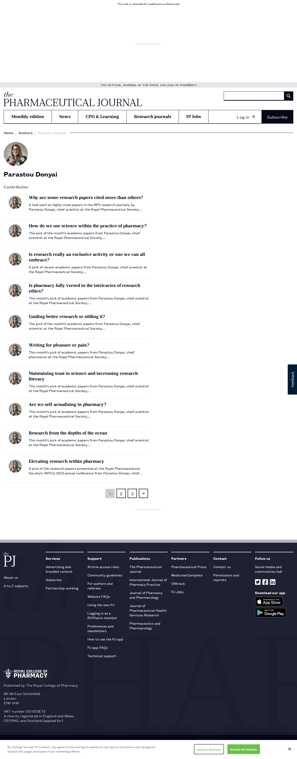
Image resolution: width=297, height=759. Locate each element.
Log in (243, 116)
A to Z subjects (16, 585)
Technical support (101, 655)
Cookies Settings (209, 749)
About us (11, 577)
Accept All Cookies (243, 749)
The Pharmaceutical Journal (145, 569)
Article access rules (103, 566)
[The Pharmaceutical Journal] (73, 98)
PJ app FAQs (97, 647)
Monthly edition (27, 116)
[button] (292, 379)
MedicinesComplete (187, 574)
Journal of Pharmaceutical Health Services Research (147, 610)
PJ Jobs (193, 116)
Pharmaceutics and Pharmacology (144, 625)
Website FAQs (98, 596)
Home (8, 132)
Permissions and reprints (226, 577)
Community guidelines (104, 574)
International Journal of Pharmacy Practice (148, 582)
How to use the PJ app (105, 639)
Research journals (152, 116)
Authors (26, 132)
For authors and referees (100, 585)
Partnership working (62, 587)
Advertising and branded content (59, 569)
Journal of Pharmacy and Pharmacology (145, 595)
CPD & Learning (102, 116)
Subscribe (277, 116)
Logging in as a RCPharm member (102, 615)
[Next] (143, 493)
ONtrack (178, 583)
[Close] (289, 749)
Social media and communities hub (268, 569)
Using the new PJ (100, 604)
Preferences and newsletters (100, 628)
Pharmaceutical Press (189, 566)
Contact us (222, 566)
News (65, 116)
